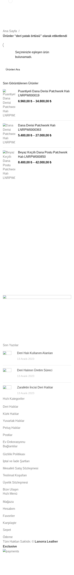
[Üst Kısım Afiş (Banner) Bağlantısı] (37, 287)
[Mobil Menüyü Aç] (67, 4)
